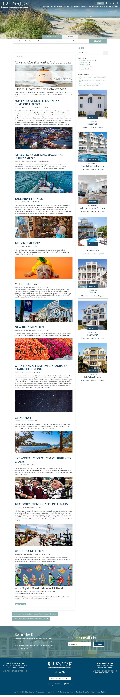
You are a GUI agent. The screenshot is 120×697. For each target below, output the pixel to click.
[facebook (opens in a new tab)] (56, 672)
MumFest (18, 334)
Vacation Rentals (49, 7)
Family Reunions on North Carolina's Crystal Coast (30, 618)
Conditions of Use (84, 692)
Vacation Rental (21, 604)
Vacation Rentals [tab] (52, 37)
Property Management (90, 7)
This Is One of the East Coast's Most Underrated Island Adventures (91, 84)
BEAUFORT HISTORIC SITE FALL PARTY (41, 504)
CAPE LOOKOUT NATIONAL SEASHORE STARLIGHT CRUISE (41, 367)
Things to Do (83, 65)
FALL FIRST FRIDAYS (29, 198)
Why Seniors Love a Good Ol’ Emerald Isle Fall (92, 77)
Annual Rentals (106, 7)
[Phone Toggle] (117, 3)
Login (100, 3)
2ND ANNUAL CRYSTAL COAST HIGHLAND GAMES (43, 460)
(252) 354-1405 (22, 671)
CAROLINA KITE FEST (29, 550)
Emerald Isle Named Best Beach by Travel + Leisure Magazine (36, 614)
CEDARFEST (23, 417)
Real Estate (75, 7)
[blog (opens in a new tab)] (63, 672)
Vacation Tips (83, 69)
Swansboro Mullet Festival (26, 289)
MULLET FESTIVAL (26, 284)
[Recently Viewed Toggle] (110, 3)
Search (98, 41)
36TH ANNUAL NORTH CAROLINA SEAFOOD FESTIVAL (37, 102)
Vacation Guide (63, 7)
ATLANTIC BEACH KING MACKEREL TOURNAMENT (39, 156)
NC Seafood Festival (24, 111)
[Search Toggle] (106, 3)
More (116, 7)
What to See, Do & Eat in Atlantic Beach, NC (92, 81)
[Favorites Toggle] (113, 3)
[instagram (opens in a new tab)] (60, 672)
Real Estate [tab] (70, 37)
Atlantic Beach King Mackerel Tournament (29, 167)
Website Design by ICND (99, 692)
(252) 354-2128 (110, 673)
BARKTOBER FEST (27, 243)
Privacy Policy (73, 692)
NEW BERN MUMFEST (29, 327)
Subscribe (98, 644)
